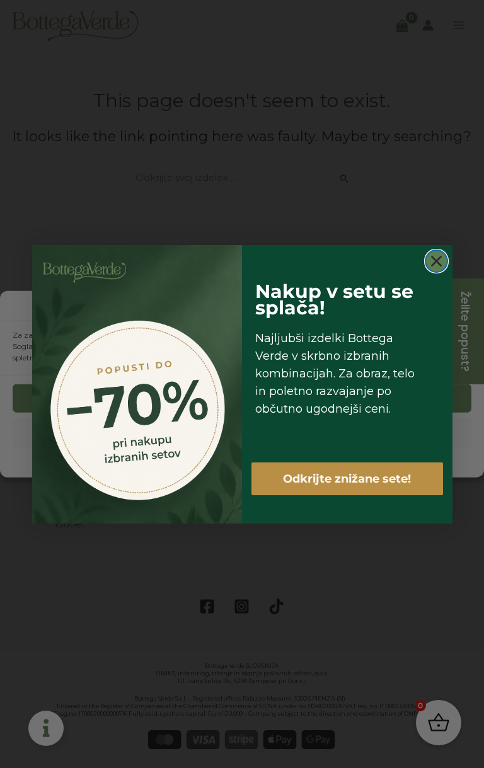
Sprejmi (242, 398)
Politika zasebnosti (257, 461)
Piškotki (202, 461)
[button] (465, 307)
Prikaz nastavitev (242, 432)
